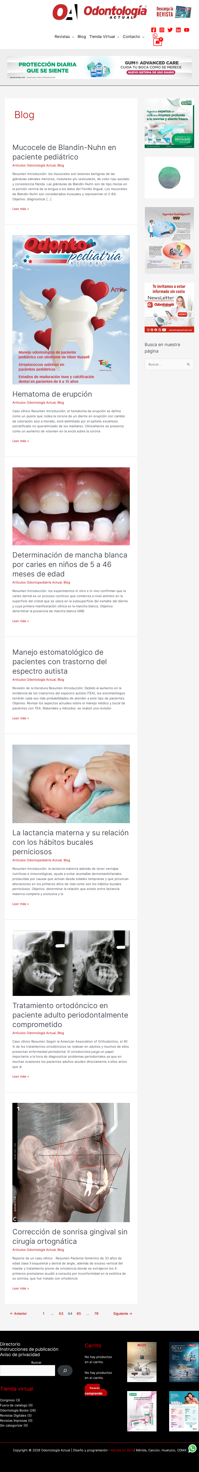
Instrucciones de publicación (29, 1349)
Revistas (62, 36)
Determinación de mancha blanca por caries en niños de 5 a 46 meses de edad (69, 564)
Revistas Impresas (13, 1420)
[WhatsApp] (155, 35)
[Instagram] (162, 30)
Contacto (131, 36)
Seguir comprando (93, 1390)
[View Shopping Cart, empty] (157, 42)
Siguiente (122, 1313)
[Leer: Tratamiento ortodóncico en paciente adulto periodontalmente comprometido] (71, 963)
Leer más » (20, 208)
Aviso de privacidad (20, 1354)
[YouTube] (186, 30)
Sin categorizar (11, 1425)
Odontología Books (14, 1410)
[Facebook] (153, 30)
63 (61, 1313)
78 (96, 1313)
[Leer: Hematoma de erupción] (71, 310)
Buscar (36, 1362)
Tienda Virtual (102, 36)
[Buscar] (65, 1370)
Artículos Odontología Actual (34, 165)
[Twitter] (170, 30)
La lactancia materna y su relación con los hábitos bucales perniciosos (70, 842)
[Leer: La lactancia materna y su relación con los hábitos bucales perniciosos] (71, 783)
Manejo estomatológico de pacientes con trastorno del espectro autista (59, 661)
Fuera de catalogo (13, 1405)
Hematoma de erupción (52, 394)
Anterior (18, 1313)
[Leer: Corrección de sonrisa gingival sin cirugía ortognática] (71, 1162)
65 (79, 1313)
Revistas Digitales (13, 1415)
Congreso (7, 1400)
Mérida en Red (122, 1450)
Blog (82, 36)
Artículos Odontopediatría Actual (37, 582)
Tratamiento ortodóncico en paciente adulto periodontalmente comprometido (70, 1015)
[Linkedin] (178, 30)
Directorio (10, 1344)
